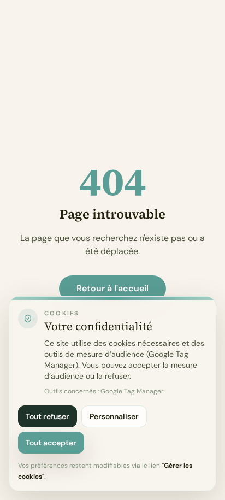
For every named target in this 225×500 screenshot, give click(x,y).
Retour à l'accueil (112, 288)
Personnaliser (114, 416)
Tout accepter (51, 443)
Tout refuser (47, 416)
